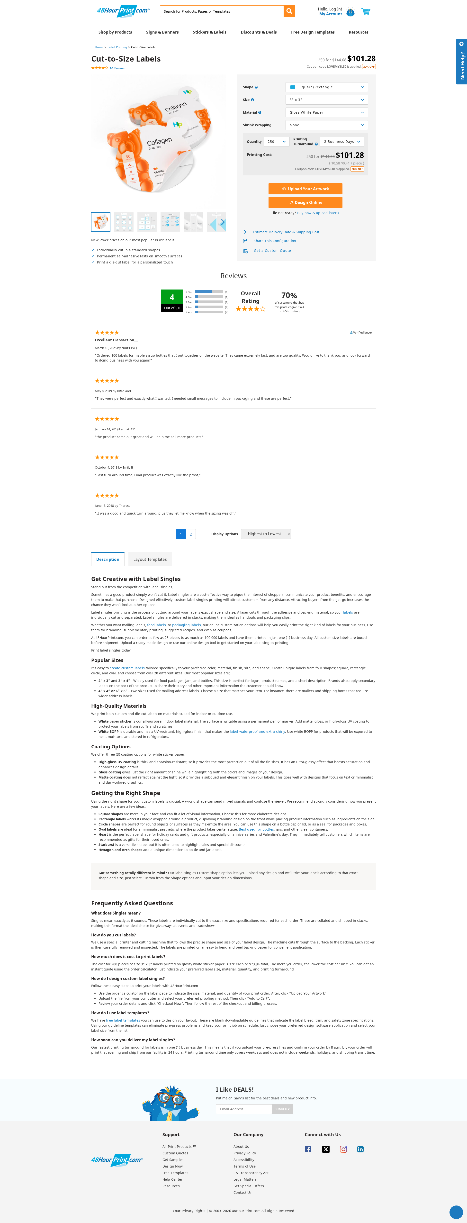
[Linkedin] (365, 1149)
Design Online (308, 202)
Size (246, 99)
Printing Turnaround (303, 141)
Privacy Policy (245, 1153)
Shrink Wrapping (257, 125)
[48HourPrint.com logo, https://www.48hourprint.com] (123, 11)
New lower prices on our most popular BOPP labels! (136, 251)
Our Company (248, 1134)
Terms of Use (245, 1166)
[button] (289, 11)
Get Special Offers (249, 1186)
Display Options (224, 534)
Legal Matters (245, 1179)
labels (348, 612)
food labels (156, 625)
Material (250, 112)
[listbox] (327, 87)
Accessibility (244, 1159)
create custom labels (127, 668)
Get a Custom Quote (272, 250)
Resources (171, 1186)
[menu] (328, 11)
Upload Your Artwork (308, 188)
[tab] (109, 559)
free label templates (123, 1020)
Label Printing (117, 47)
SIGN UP (283, 1109)
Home (99, 47)
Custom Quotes (175, 1153)
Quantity (254, 141)
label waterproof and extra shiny (257, 731)
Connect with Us (323, 1134)
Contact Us (243, 1192)
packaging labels (186, 625)
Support (171, 1134)
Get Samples (173, 1159)
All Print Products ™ (179, 1146)
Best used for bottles (256, 829)
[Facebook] (313, 1149)
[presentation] (222, 222)
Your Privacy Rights (189, 1210)
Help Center (172, 1179)
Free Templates (175, 1172)
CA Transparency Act (251, 1172)
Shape (248, 87)
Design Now (172, 1166)
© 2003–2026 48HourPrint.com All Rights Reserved (251, 1210)
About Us (241, 1146)
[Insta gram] (348, 1149)
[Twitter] (330, 1149)
